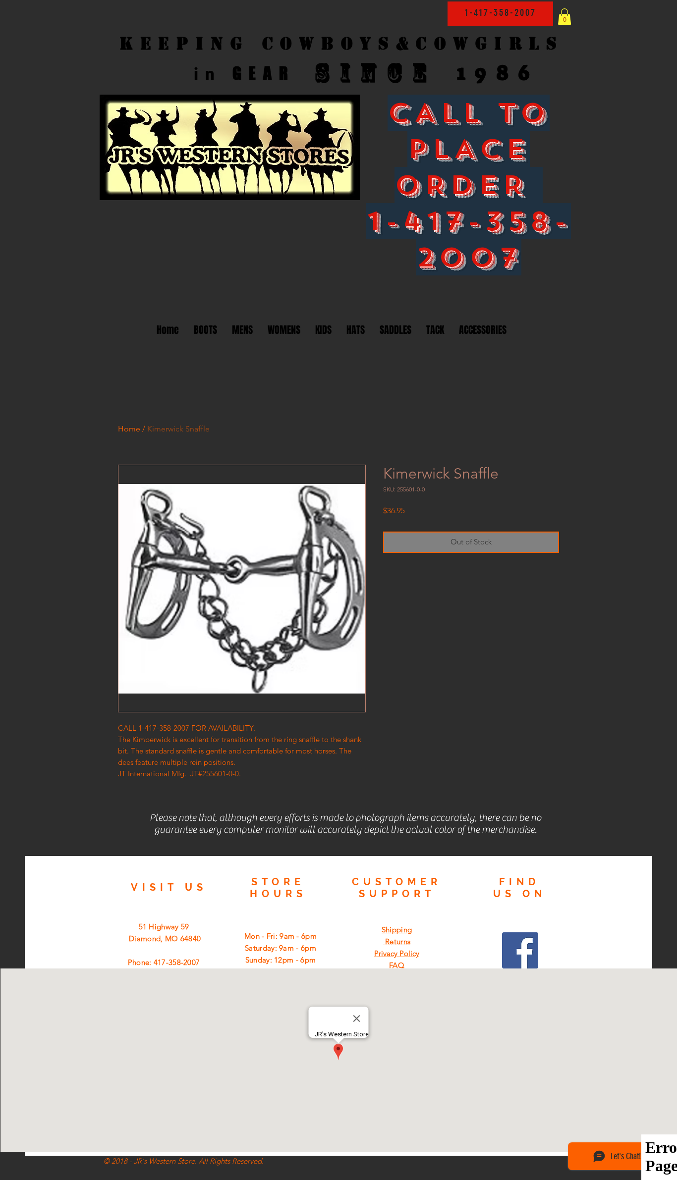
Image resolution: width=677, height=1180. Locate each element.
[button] (564, 16)
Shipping (397, 929)
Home (129, 428)
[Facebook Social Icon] (520, 950)
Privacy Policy (396, 953)
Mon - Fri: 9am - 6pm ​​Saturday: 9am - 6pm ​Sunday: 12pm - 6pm (280, 948)
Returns (396, 941)
